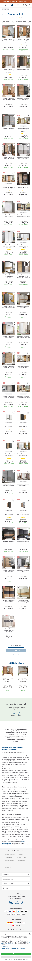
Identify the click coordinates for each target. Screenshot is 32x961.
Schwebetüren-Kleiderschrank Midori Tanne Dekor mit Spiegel (23, 187)
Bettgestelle (20, 854)
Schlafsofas (8, 867)
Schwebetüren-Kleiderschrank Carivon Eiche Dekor (9, 129)
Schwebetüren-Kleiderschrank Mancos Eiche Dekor (23, 426)
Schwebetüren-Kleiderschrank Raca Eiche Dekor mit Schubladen (23, 246)
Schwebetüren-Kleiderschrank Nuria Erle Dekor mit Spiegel (9, 99)
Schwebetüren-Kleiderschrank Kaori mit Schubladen (23, 485)
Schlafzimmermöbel (10, 854)
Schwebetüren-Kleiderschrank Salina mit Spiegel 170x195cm (23, 337)
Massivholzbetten (21, 857)
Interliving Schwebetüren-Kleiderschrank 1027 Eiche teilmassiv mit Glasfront (23, 601)
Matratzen (7, 864)
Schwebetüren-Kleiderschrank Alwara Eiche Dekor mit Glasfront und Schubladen (23, 100)
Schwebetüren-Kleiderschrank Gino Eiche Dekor (23, 307)
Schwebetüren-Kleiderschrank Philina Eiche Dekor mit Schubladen (9, 159)
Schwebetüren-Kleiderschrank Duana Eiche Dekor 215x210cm (9, 276)
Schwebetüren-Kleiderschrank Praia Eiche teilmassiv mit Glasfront (23, 130)
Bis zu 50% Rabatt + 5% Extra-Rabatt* (18, 1)
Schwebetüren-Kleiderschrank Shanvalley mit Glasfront (23, 158)
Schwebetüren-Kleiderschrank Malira (23, 571)
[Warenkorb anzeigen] (29, 5)
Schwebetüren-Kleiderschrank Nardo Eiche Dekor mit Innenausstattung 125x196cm (23, 276)
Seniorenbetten (21, 860)
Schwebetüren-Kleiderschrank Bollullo (23, 542)
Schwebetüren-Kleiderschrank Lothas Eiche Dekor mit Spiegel (23, 215)
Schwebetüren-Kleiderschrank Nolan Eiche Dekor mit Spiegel (23, 513)
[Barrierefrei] (23, 5)
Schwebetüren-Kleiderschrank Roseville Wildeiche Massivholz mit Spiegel (8, 41)
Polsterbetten (8, 857)
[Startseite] (15, 5)
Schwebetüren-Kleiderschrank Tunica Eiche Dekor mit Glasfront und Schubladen (9, 398)
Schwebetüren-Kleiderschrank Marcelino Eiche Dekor (9, 542)
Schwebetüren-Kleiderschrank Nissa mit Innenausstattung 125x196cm (9, 246)
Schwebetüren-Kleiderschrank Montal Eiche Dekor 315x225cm (9, 338)
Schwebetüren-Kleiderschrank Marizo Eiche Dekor (9, 601)
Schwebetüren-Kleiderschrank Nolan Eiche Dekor (9, 513)
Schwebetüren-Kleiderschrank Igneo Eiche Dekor (9, 571)
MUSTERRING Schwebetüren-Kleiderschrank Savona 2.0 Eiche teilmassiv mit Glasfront (23, 367)
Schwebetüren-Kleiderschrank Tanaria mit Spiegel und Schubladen (9, 71)
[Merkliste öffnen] (26, 5)
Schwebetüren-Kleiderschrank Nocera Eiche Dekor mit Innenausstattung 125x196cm (8, 367)
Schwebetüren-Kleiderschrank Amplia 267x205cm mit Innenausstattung (9, 630)
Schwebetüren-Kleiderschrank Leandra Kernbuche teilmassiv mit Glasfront (8, 187)
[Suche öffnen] (5, 5)
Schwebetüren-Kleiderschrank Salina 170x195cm (9, 215)
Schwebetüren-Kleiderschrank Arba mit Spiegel (9, 426)
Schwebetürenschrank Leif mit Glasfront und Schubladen (8, 485)
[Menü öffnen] (2, 5)
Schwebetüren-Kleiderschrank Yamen (23, 70)
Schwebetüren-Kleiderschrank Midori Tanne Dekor (9, 454)
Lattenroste (20, 864)
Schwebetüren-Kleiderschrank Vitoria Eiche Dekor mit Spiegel (23, 397)
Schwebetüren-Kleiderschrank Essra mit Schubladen (23, 454)
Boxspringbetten (9, 860)
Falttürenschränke (21, 21)
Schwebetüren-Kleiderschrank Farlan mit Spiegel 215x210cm (8, 307)
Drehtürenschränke (8, 21)
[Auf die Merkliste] (14, 27)
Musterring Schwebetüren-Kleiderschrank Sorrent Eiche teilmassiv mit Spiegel (23, 41)
